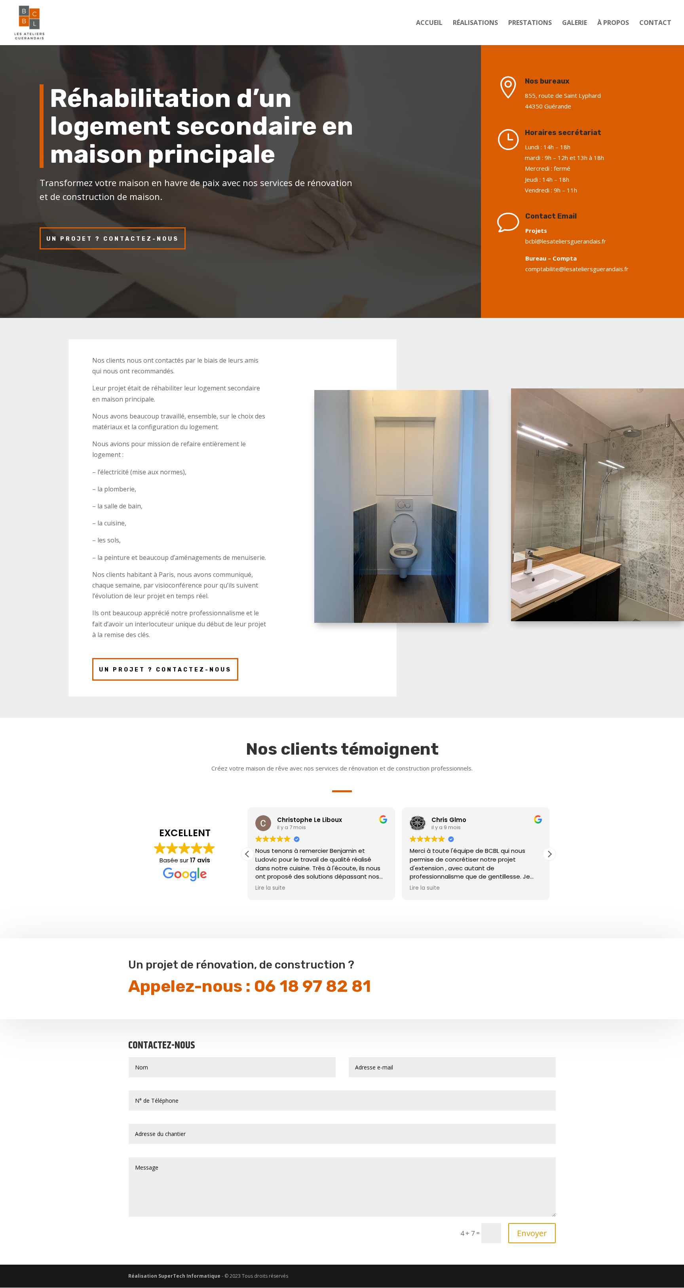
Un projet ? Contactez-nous (112, 239)
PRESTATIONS (530, 23)
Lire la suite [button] (270, 888)
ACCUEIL (429, 23)
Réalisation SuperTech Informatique (174, 1276)
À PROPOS (613, 23)
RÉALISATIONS (475, 23)
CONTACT (655, 23)
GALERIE (574, 23)
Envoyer (532, 1233)
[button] (549, 854)
